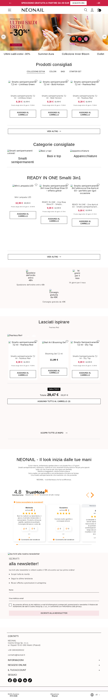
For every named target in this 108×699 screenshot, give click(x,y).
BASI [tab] (63, 71)
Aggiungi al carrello (23, 113)
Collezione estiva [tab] (36, 71)
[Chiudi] (99, 3)
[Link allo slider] (54, 32)
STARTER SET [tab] (75, 71)
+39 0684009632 (16, 650)
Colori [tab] (52, 71)
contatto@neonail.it (16, 655)
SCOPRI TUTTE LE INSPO (52, 433)
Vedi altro (52, 257)
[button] (10, 3)
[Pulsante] (35, 82)
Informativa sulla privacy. (72, 606)
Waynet (55, 696)
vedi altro (52, 131)
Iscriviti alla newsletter (54, 613)
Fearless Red (54, 327)
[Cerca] (85, 10)
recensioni (47, 495)
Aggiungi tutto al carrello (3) (54, 401)
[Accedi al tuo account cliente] (92, 10)
